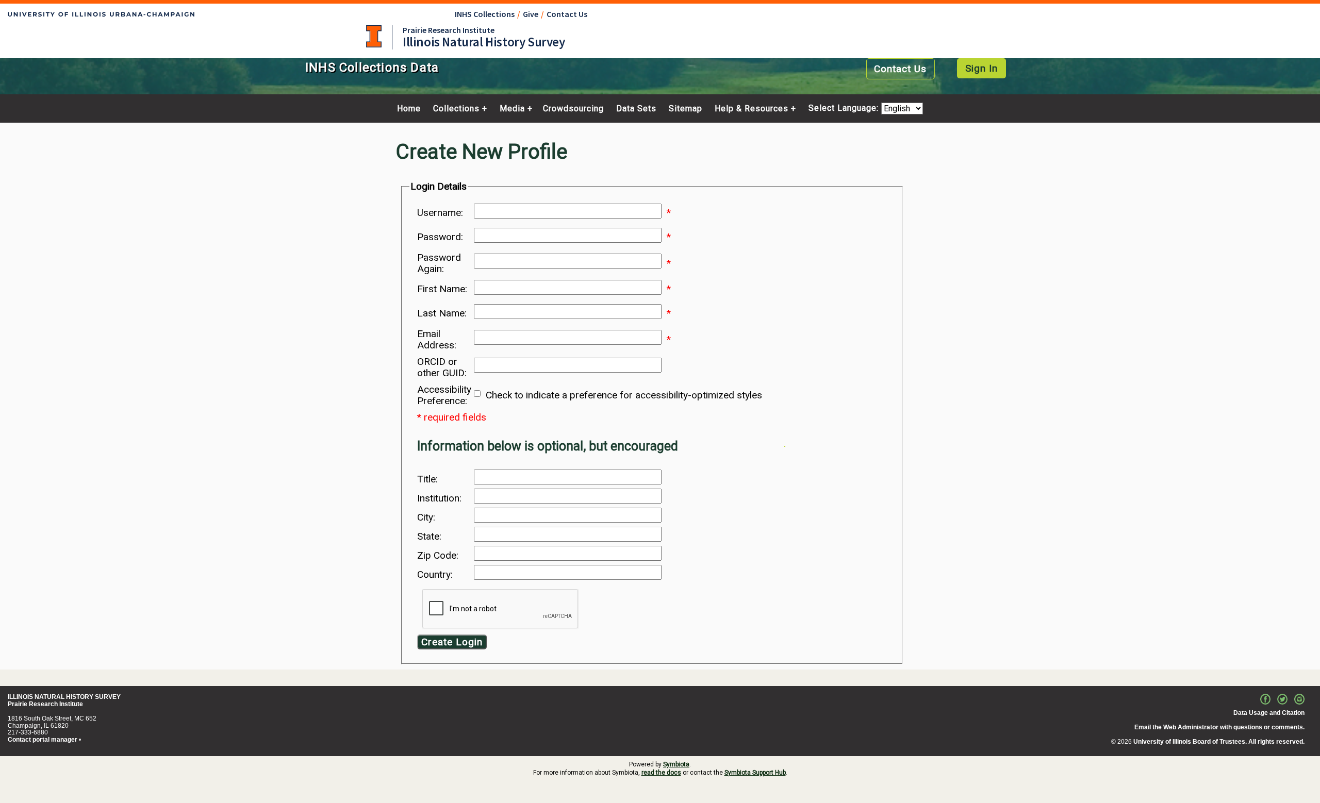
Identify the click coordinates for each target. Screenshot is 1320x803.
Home (409, 108)
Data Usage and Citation (1269, 712)
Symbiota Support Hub (755, 772)
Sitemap (685, 108)
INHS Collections (485, 14)
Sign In (981, 68)
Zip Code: (437, 555)
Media (512, 108)
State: (429, 536)
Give (530, 14)
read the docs (661, 772)
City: (426, 517)
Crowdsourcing (573, 108)
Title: (427, 479)
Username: (440, 213)
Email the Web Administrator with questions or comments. (1219, 727)
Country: (435, 574)
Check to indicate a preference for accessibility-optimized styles (624, 395)
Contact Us (567, 14)
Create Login (452, 642)
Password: (440, 237)
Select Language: (844, 108)
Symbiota (676, 764)
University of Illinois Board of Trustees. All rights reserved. (1219, 741)
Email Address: (436, 339)
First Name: (442, 289)
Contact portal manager (42, 739)
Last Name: (442, 313)
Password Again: (439, 263)
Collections (456, 108)
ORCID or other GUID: (442, 367)
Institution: (439, 498)
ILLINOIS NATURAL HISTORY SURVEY (64, 696)
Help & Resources (751, 108)
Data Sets (636, 108)
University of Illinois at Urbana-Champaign (374, 36)
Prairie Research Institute (448, 30)
